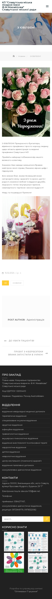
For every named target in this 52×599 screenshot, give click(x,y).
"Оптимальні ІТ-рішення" (26, 591)
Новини (17, 283)
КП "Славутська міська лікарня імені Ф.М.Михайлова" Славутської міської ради (19, 6)
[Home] (14, 56)
